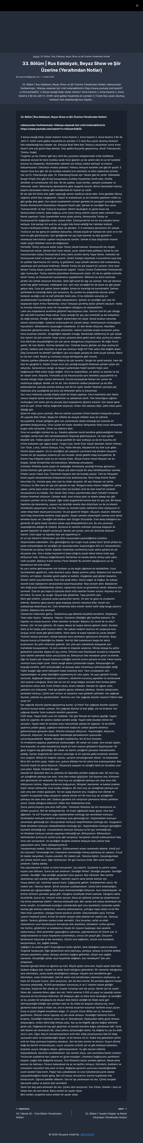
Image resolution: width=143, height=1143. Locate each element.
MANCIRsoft (87, 1134)
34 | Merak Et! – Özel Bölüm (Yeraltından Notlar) (39, 1113)
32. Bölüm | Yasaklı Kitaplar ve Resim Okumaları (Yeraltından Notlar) (106, 1113)
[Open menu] (137, 5)
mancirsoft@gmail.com (29, 77)
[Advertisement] (71, 32)
